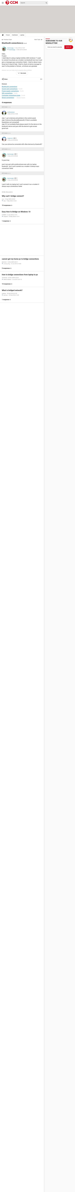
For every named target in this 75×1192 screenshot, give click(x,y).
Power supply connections (10, 91)
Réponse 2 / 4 (6, 133)
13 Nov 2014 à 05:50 (21, 49)
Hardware (15, 35)
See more (23, 73)
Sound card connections (9, 89)
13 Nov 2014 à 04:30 (12, 140)
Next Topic (37, 39)
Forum (8, 35)
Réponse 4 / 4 (6, 173)
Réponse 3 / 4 (6, 149)
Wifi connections (7, 93)
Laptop (22, 35)
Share (6, 79)
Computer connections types (11, 95)
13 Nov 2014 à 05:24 (12, 156)
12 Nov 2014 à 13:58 (12, 114)
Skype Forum (21, 98)
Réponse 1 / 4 (6, 107)
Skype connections (8, 98)
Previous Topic (8, 39)
